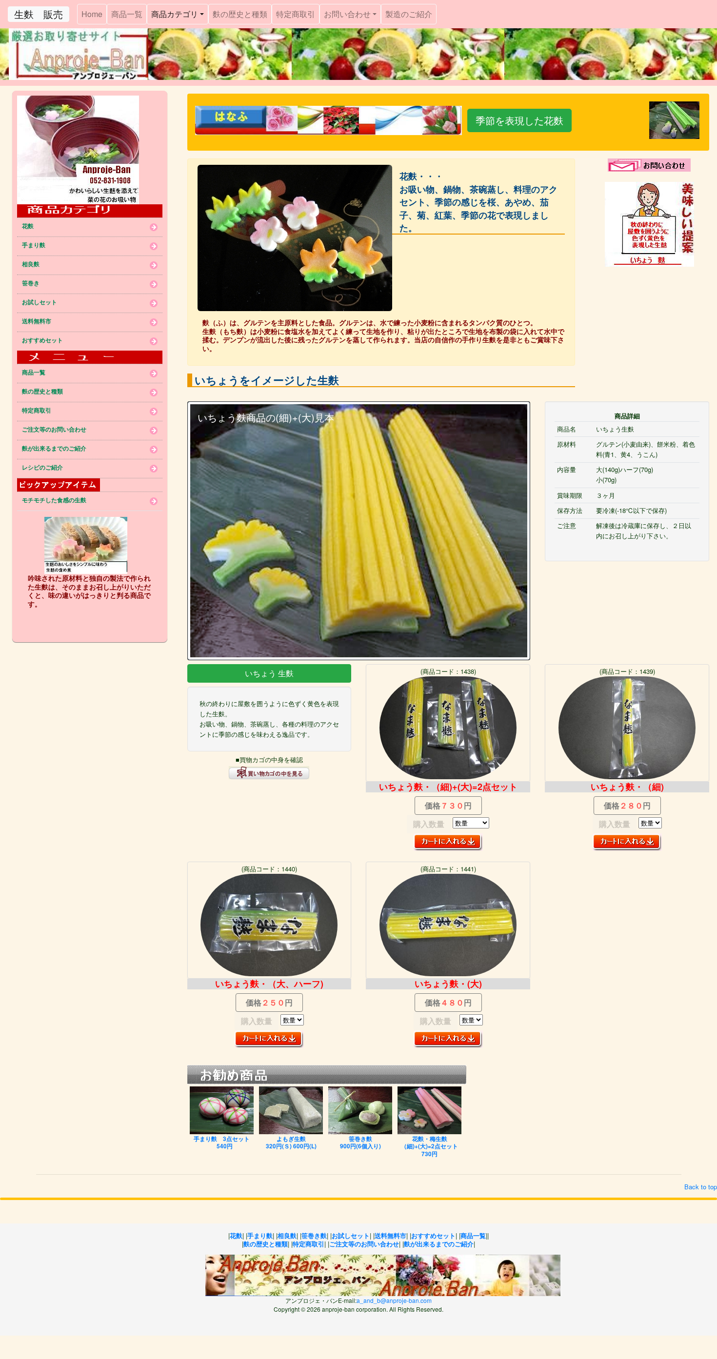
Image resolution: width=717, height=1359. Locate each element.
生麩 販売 (38, 14)
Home (94, 14)
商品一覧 (126, 14)
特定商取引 (295, 14)
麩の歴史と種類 (240, 14)
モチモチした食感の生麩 (54, 500)
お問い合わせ (347, 14)
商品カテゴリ (174, 14)
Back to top (700, 1186)
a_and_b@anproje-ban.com (394, 1300)
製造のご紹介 (408, 14)
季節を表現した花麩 (519, 120)
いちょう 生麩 (269, 673)
